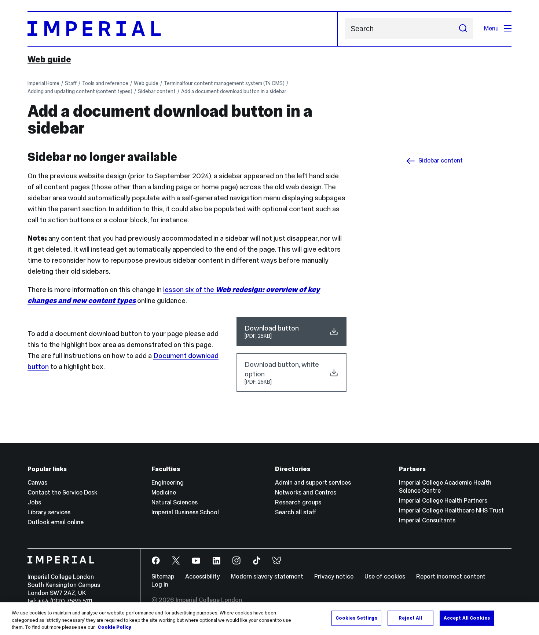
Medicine (163, 492)
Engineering (167, 482)
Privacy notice (333, 576)
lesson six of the (189, 289)
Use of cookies (384, 576)
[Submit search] (463, 28)
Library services (48, 512)
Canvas (37, 482)
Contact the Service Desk (62, 492)
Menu (491, 28)
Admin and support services (313, 482)
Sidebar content (157, 91)
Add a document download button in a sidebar (233, 91)
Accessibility (202, 576)
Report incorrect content (450, 576)
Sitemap (162, 576)
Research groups (298, 502)
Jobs (34, 502)
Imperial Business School (185, 512)
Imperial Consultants (427, 520)
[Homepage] (182, 29)
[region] (269, 618)
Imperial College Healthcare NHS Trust (451, 510)
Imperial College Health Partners (443, 500)
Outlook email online (55, 522)
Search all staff (295, 512)
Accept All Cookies (467, 618)
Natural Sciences (174, 502)
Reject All (410, 618)
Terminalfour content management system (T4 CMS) (224, 83)
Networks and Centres (305, 492)
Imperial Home (43, 83)
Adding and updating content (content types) (79, 91)
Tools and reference (105, 83)
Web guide (49, 59)
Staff (71, 83)
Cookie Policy (114, 627)
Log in (159, 584)
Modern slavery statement (267, 576)
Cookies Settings (356, 618)
